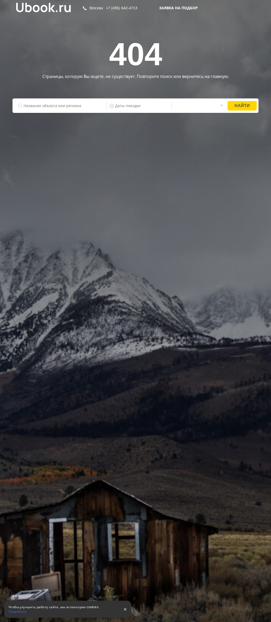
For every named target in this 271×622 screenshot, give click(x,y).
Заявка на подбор (178, 8)
